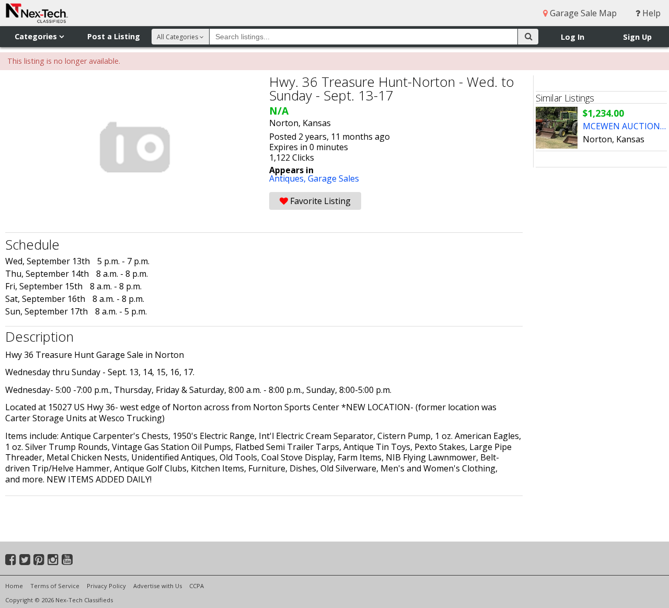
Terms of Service (54, 586)
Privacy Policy (106, 586)
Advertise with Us (157, 586)
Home (14, 586)
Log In (572, 37)
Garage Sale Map (582, 13)
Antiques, (288, 178)
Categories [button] (37, 36)
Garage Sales (333, 178)
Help (650, 13)
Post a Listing (113, 36)
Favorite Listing (319, 201)
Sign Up (637, 37)
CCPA (196, 586)
